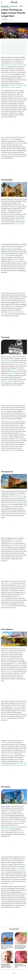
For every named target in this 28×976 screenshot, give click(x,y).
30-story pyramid (6, 74)
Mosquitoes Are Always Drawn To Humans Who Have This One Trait (20, 947)
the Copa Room (15, 370)
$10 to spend (15, 261)
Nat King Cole (11, 373)
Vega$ (19, 585)
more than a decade (17, 545)
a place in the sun (20, 364)
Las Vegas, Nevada (5, 7)
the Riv (18, 868)
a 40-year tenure (19, 223)
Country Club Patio (15, 541)
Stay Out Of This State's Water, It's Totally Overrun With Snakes (7, 947)
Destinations (4, 6)
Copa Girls (4, 411)
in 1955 (8, 812)
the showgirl (17, 707)
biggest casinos (19, 495)
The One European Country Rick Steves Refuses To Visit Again (6, 966)
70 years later (17, 663)
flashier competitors (8, 381)
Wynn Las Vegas (5, 605)
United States (13, 6)
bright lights (20, 502)
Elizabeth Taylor (5, 658)
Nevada (21, 6)
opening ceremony (11, 827)
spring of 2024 (21, 648)
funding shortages (18, 143)
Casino (11, 883)
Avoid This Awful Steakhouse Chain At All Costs (20, 966)
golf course (15, 540)
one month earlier (6, 360)
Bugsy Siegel (23, 98)
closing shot (18, 438)
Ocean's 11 (8, 583)
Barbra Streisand (5, 828)
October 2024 (9, 671)
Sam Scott (4, 19)
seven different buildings (12, 248)
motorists (14, 259)
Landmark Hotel (9, 139)
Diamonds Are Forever (7, 754)
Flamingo (14, 96)
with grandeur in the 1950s (16, 496)
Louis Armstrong (16, 821)
